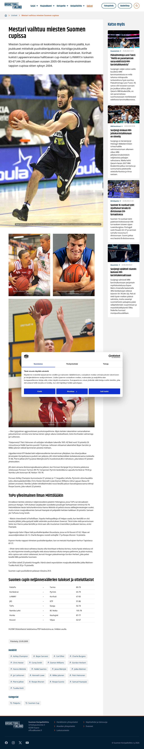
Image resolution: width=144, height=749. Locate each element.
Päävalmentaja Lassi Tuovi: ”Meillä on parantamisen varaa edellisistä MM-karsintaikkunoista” (123, 60)
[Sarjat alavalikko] (37, 6)
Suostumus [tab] (38, 364)
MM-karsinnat (115, 126)
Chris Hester (18, 662)
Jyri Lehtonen (18, 675)
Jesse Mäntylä (60, 669)
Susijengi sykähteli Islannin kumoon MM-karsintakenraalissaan (123, 272)
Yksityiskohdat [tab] (72, 364)
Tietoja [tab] (105, 364)
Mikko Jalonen (58, 675)
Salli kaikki (104, 391)
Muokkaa (70, 391)
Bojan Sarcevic (42, 656)
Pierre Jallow (18, 682)
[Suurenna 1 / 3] (47, 237)
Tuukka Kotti (18, 688)
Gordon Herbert (79, 662)
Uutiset (14, 15)
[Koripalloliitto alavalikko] (83, 6)
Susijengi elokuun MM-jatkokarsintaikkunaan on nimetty (121, 133)
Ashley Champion (20, 656)
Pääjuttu (16, 703)
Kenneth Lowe (38, 675)
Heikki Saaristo (40, 669)
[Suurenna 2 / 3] (92, 237)
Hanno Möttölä (19, 669)
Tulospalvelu (109, 5)
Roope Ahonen (38, 682)
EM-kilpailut (114, 201)
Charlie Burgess (79, 656)
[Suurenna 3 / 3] (92, 302)
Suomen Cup (33, 703)
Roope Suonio (58, 682)
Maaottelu (114, 265)
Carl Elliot (60, 656)
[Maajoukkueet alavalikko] (53, 6)
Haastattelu (114, 51)
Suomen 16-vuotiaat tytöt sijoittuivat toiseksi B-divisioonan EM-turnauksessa (122, 210)
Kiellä (39, 391)
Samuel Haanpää (79, 682)
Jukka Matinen (80, 669)
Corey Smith (37, 662)
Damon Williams (57, 662)
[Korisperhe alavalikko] (67, 6)
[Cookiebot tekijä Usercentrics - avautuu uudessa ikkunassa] (110, 356)
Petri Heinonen (78, 675)
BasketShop (124, 5)
